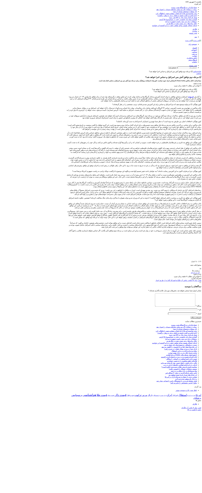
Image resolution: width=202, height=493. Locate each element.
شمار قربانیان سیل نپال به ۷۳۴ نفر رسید (183, 17)
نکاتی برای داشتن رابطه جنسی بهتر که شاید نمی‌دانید (179, 363)
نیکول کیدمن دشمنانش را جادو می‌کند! (183, 383)
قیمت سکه (111, 395)
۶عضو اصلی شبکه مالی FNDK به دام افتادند (181, 355)
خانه (199, 71)
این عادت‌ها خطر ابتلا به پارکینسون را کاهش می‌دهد (179, 347)
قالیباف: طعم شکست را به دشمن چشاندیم (182, 361)
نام (199, 310)
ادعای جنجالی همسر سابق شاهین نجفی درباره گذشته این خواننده (174, 25)
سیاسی (194, 52)
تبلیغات (194, 62)
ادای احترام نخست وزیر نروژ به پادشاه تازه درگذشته (179, 357)
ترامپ (137, 395)
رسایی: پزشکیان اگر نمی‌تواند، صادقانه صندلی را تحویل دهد (176, 9)
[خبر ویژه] (193, 40)
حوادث (194, 56)
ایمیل (198, 313)
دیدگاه (198, 306)
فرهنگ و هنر (192, 60)
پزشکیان (197, 398)
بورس (144, 395)
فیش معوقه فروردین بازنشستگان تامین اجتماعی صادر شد (176, 381)
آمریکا (198, 395)
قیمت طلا (102, 395)
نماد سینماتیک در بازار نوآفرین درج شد (184, 371)
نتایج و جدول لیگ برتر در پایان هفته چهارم (182, 353)
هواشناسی (89, 395)
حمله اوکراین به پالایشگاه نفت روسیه (184, 7)
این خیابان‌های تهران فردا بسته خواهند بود (183, 375)
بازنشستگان (156, 395)
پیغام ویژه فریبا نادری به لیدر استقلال (184, 351)
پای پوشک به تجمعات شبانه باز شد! (185, 11)
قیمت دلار (120, 395)
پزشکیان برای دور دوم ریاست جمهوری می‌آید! (181, 21)
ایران (169, 395)
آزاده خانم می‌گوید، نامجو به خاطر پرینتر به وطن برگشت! (177, 15)
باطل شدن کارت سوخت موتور (186, 390)
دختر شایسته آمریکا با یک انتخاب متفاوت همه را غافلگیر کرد (176, 13)
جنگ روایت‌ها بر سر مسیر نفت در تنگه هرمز (181, 23)
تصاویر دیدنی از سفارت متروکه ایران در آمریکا (181, 377)
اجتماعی (194, 50)
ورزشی (194, 54)
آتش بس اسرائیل (195, 272)
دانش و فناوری (192, 58)
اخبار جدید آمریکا (191, 395)
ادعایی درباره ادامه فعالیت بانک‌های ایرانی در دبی (180, 365)
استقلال (182, 395)
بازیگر (150, 395)
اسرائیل (175, 395)
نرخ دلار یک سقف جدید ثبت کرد (186, 379)
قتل (128, 395)
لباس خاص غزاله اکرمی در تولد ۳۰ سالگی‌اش (181, 373)
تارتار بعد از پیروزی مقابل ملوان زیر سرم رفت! (180, 349)
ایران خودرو (163, 395)
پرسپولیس (76, 395)
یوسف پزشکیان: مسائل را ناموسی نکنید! (183, 369)
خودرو (132, 395)
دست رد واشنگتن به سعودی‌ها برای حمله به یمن (180, 345)
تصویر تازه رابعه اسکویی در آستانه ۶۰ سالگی (181, 359)
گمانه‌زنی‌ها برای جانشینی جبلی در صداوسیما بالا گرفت (178, 19)
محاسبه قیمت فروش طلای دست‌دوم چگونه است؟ (179, 367)
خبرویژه (191, 97)
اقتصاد (194, 48)
